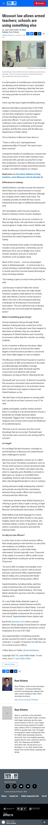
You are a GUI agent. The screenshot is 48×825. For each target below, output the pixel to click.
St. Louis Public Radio (21, 658)
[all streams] (45, 822)
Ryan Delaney (21, 680)
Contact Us (13, 796)
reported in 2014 (18, 621)
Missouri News (10, 664)
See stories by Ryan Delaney (26, 699)
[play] (3, 822)
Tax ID (44, 796)
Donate (41, 3)
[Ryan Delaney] (7, 684)
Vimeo (3, 796)
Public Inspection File (30, 796)
